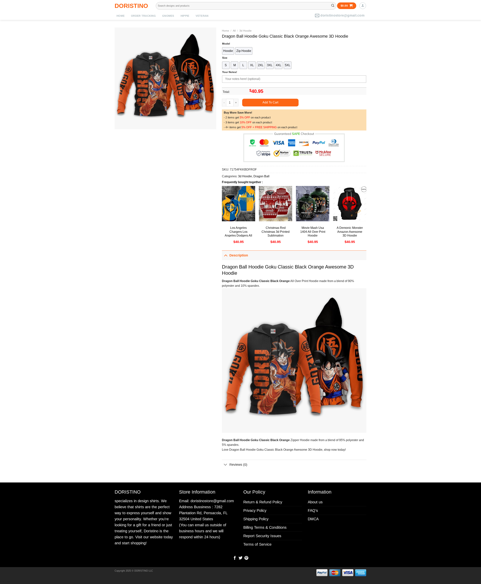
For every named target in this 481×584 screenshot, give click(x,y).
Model (226, 43)
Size (224, 57)
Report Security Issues (262, 536)
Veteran (202, 16)
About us (315, 502)
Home (120, 16)
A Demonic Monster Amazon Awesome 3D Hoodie (350, 231)
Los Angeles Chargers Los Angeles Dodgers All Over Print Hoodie (238, 233)
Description (238, 255)
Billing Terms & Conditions (265, 527)
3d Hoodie (245, 30)
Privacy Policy (254, 510)
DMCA (313, 519)
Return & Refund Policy (262, 502)
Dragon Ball (261, 176)
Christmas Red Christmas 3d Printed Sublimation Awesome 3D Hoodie (275, 233)
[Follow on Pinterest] (246, 558)
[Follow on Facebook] (235, 558)
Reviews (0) (238, 464)
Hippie (185, 16)
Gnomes (168, 16)
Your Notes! (229, 72)
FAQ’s (313, 510)
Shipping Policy (255, 519)
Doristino (131, 6)
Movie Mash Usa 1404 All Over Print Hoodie (312, 231)
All (234, 30)
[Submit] (333, 6)
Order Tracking (143, 16)
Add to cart (270, 102)
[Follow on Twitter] (240, 558)
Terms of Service (257, 544)
